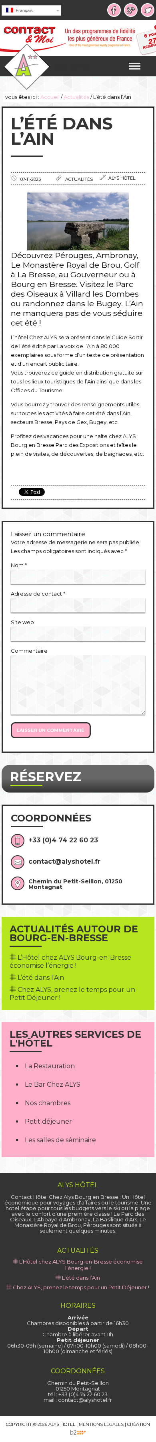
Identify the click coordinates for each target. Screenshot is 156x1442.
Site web (22, 622)
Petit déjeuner (48, 1121)
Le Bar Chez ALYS (52, 1084)
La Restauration (50, 1066)
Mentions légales (101, 1424)
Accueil (50, 97)
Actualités (76, 97)
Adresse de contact (38, 593)
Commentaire (29, 650)
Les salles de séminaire (60, 1140)
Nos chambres (47, 1103)
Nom (19, 565)
